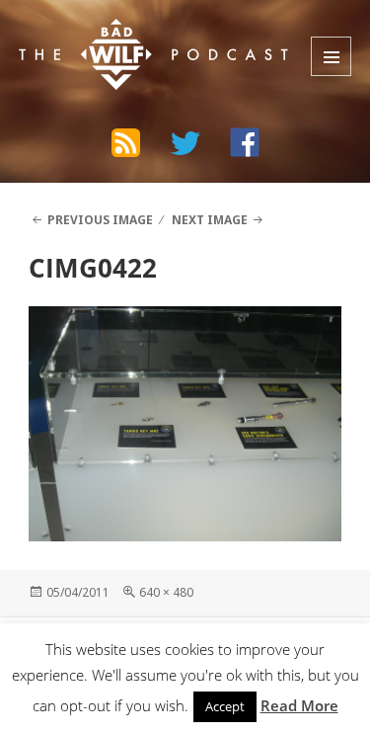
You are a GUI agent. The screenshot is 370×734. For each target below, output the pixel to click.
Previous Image (100, 219)
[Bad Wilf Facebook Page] (244, 142)
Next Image (210, 219)
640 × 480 (166, 592)
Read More (299, 705)
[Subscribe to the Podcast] (126, 142)
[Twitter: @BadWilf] (185, 146)
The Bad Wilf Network (139, 33)
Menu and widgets (331, 56)
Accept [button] (225, 706)
